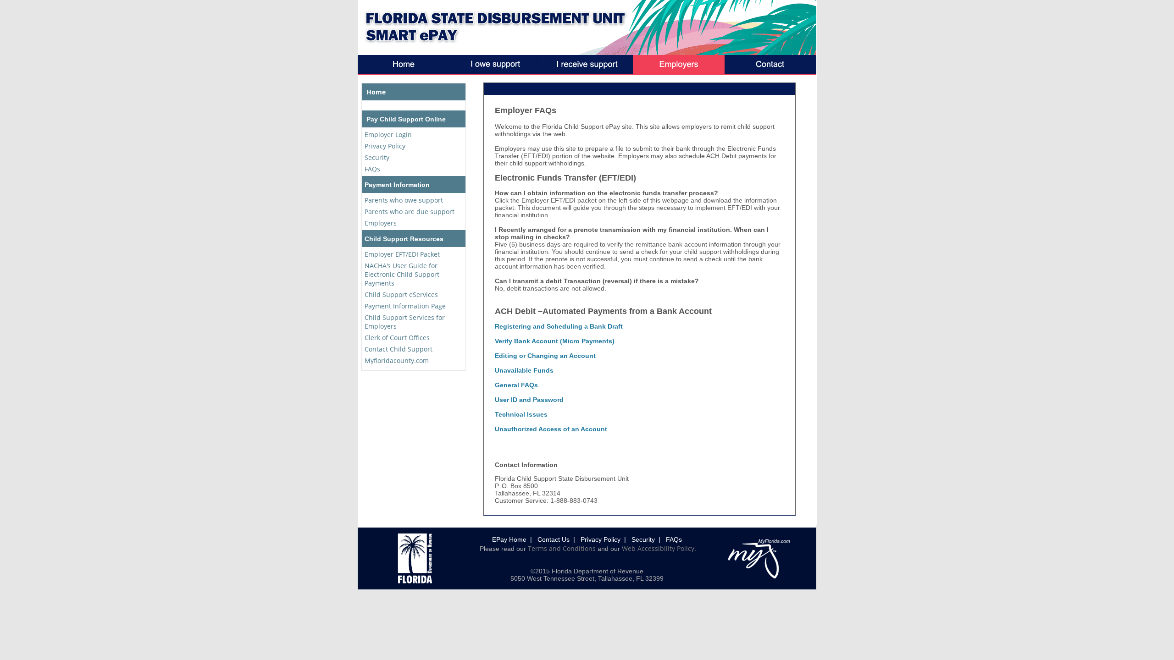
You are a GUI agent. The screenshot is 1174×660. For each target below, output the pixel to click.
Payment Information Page (405, 306)
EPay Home (509, 539)
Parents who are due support (409, 211)
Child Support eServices (401, 294)
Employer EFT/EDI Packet (402, 254)
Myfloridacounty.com (397, 360)
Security (377, 157)
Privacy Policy (385, 146)
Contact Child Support (398, 349)
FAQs (372, 169)
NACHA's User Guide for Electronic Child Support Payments (402, 274)
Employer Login (388, 134)
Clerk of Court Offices (397, 337)
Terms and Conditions (562, 548)
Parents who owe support (404, 200)
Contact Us (553, 539)
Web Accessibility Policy (658, 548)
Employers (381, 223)
